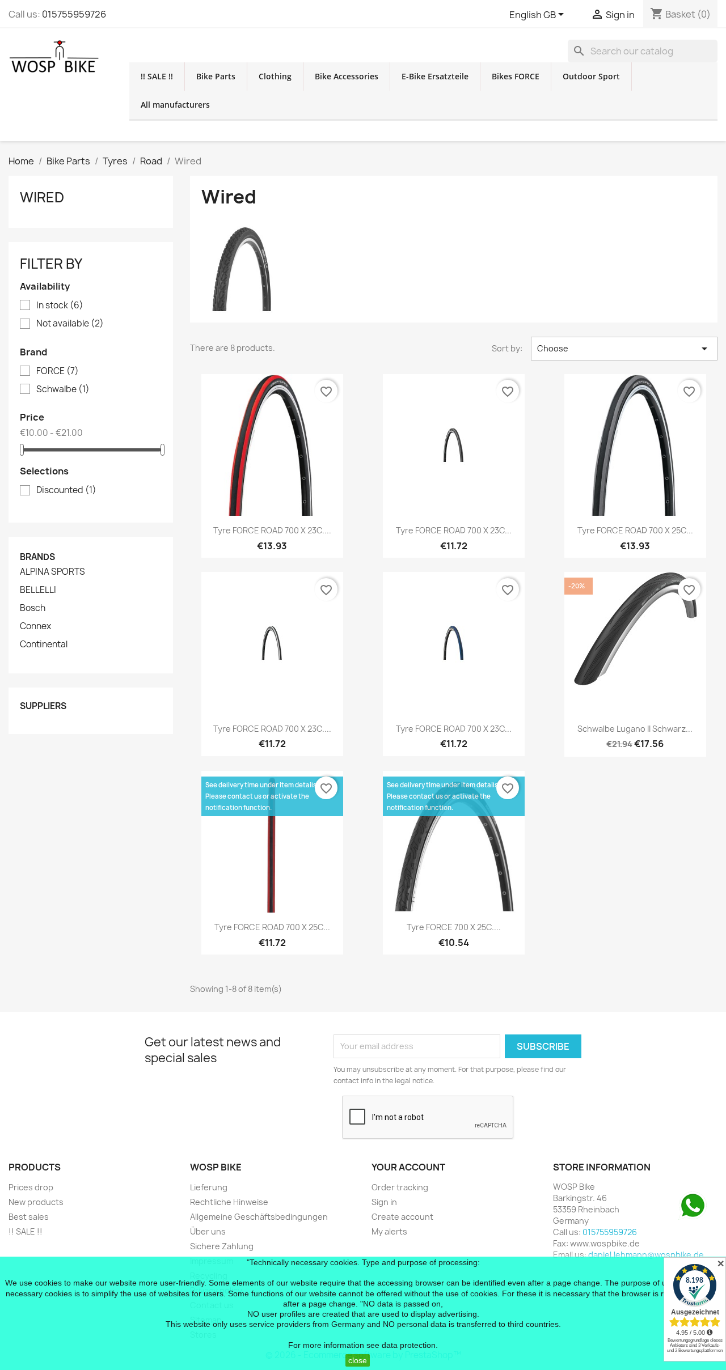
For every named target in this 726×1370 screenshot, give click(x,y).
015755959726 (74, 14)
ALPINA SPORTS (52, 572)
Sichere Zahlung (222, 1246)
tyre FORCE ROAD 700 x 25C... (635, 530)
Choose (624, 348)
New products (36, 1202)
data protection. (410, 1345)
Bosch (32, 608)
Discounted (66, 490)
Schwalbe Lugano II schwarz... (635, 728)
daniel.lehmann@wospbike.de (646, 1254)
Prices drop (31, 1187)
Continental (43, 644)
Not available (70, 323)
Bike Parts (215, 76)
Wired (42, 197)
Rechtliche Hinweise (229, 1202)
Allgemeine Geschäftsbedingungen (259, 1216)
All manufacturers (175, 104)
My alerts (389, 1231)
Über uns (208, 1231)
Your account (408, 1167)
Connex (35, 626)
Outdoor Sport (591, 76)
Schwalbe (63, 389)
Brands (37, 557)
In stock (59, 305)
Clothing (275, 76)
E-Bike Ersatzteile (435, 76)
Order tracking (400, 1187)
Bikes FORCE (515, 76)
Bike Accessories (346, 76)
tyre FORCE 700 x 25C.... (454, 927)
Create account (402, 1216)
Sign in (384, 1202)
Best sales (29, 1216)
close (357, 1360)
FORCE (57, 371)
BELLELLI (38, 590)
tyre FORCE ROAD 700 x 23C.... (272, 530)
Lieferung (208, 1187)
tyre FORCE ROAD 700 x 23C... (454, 530)
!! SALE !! (157, 76)
